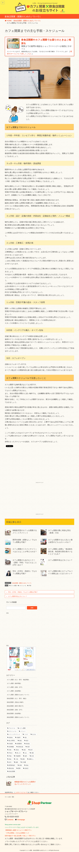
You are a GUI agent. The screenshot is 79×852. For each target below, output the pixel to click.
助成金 (28, 743)
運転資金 (11, 768)
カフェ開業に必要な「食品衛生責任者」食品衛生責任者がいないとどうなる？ (60, 551)
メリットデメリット (14, 734)
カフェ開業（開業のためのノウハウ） (18, 694)
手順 (30, 585)
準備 (10, 756)
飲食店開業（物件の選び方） (15, 706)
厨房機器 (11, 746)
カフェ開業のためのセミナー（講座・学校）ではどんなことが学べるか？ (25, 562)
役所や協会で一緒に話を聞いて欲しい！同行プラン (20, 835)
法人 (26, 753)
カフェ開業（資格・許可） (15, 687)
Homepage (21, 820)
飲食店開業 (12, 771)
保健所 (19, 737)
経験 (23, 759)
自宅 (10, 762)
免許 (27, 740)
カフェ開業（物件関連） (14, 683)
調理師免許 (12, 765)
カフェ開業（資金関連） (14, 691)
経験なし (31, 759)
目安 (32, 756)
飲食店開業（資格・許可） (15, 709)
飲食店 (26, 768)
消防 (32, 753)
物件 (26, 756)
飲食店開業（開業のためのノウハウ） (22, 583)
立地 (17, 759)
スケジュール (22, 585)
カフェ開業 (14, 585)
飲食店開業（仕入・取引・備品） (17, 698)
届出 (24, 750)
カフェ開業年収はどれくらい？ (60, 560)
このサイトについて (21, 792)
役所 (31, 750)
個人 (26, 737)
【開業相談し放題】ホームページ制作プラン (18, 830)
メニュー (23, 731)
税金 (10, 759)
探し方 (19, 753)
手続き (11, 753)
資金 (27, 765)
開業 (19, 768)
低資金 (11, 737)
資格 (20, 765)
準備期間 (18, 756)
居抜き (17, 750)
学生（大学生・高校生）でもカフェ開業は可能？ (23, 592)
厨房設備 (20, 746)
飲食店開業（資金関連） (14, 713)
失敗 (10, 750)
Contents (10, 820)
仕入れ (34, 734)
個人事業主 (12, 740)
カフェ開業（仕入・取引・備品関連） (18, 679)
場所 (28, 746)
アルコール (12, 728)
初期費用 (19, 743)
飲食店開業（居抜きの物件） (15, 702)
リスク (26, 734)
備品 (20, 740)
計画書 (24, 762)
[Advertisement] (39, 466)
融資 (17, 762)
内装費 (11, 743)
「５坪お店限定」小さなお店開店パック (17, 833)
